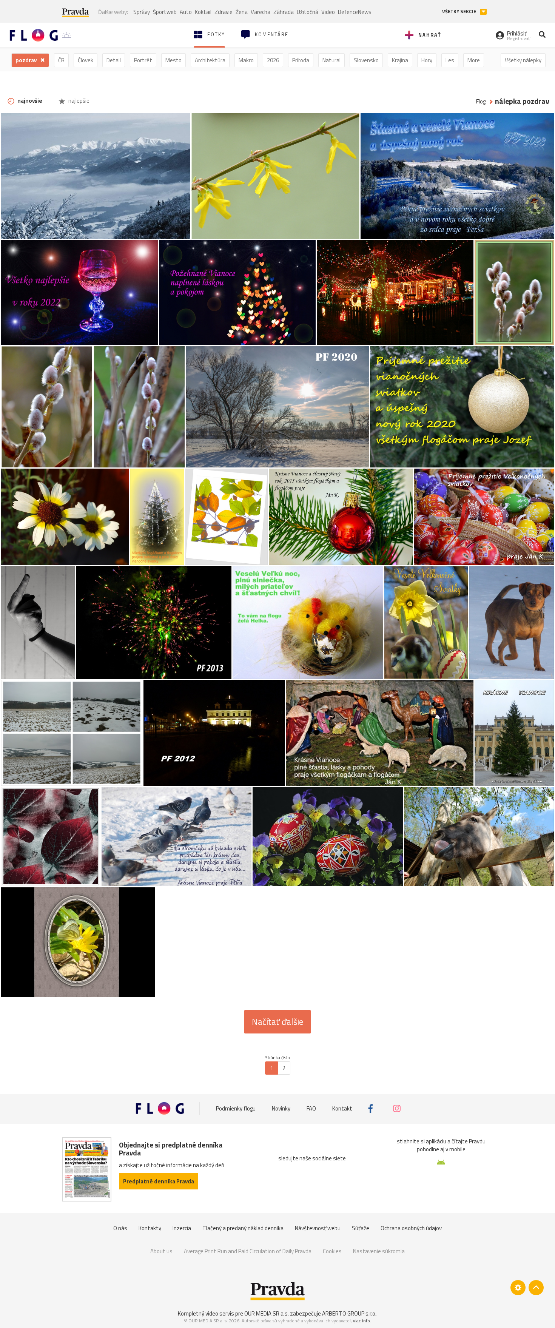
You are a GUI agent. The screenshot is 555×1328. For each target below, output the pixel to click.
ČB (61, 60)
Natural (331, 60)
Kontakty (150, 1228)
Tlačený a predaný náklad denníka (243, 1228)
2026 (273, 60)
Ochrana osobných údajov (411, 1228)
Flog (481, 101)
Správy (141, 12)
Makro (246, 60)
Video (328, 12)
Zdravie (223, 12)
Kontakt (342, 1108)
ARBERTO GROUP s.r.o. (349, 1313)
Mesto (173, 60)
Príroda (300, 60)
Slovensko (366, 60)
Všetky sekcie (459, 11)
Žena (242, 12)
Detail (113, 60)
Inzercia (182, 1228)
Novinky (281, 1108)
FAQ (311, 1108)
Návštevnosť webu (318, 1228)
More (473, 60)
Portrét (143, 60)
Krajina (400, 60)
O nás (120, 1228)
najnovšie (29, 101)
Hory (426, 60)
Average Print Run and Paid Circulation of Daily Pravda (247, 1251)
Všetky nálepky (523, 60)
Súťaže (360, 1228)
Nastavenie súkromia (379, 1251)
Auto (186, 12)
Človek (85, 60)
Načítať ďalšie (277, 1021)
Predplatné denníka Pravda (158, 1181)
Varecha (260, 12)
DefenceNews (355, 12)
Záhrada (283, 12)
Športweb (165, 12)
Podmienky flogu (236, 1108)
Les (450, 60)
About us (161, 1251)
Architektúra (210, 60)
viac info (361, 1320)
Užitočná (307, 12)
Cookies (332, 1251)
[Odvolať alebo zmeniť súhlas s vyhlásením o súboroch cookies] (518, 1287)
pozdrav (26, 60)
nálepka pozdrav (522, 101)
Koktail (203, 12)
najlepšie (78, 101)
